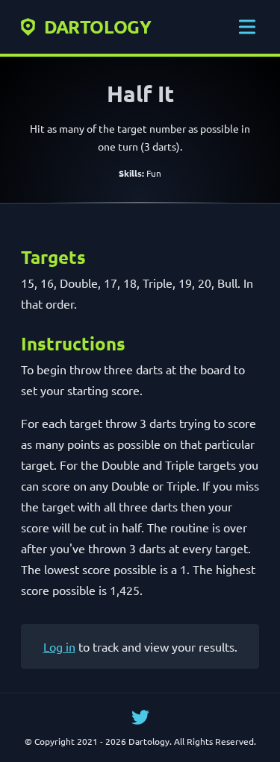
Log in (59, 646)
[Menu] (247, 27)
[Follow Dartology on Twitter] (140, 717)
